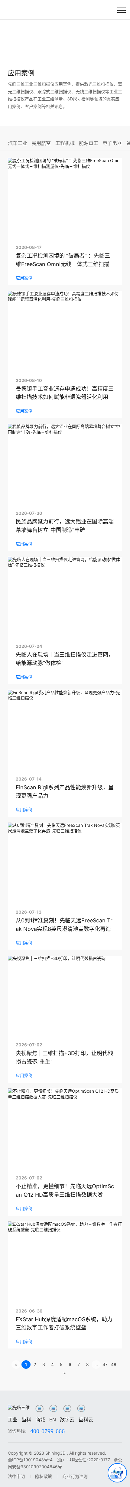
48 (113, 1364)
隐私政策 (43, 1476)
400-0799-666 (47, 1431)
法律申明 (16, 1476)
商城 (40, 1420)
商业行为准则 (75, 1476)
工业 (13, 1420)
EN (52, 1420)
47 (105, 1364)
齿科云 (86, 1420)
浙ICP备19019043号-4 (30, 1459)
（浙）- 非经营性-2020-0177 (82, 1459)
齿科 (26, 1420)
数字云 (67, 1420)
